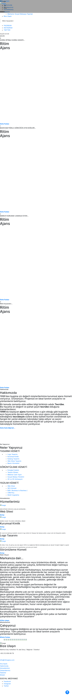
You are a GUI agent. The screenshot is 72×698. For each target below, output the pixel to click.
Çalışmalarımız (5, 670)
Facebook (7, 681)
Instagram (7, 684)
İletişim (2, 675)
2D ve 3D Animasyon (15, 479)
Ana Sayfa (3, 664)
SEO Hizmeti (12, 488)
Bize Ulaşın (8, 16)
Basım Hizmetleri (13, 463)
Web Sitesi (11, 486)
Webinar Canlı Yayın (15, 475)
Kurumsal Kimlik (13, 456)
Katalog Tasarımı (13, 459)
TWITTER (7, 30)
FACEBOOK (8, 25)
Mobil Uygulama (13, 495)
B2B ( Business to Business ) (17, 490)
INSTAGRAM (8, 28)
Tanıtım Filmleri (13, 472)
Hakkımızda (4, 666)
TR (5, 6)
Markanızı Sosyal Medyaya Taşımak (20, 14)
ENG (5, 8)
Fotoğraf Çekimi (13, 470)
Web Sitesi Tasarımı (14, 461)
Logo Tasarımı (13, 454)
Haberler (3, 673)
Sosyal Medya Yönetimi (16, 477)
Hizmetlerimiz (5, 668)
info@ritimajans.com (7, 660)
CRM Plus (11, 493)
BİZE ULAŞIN (4, 1)
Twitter (6, 686)
